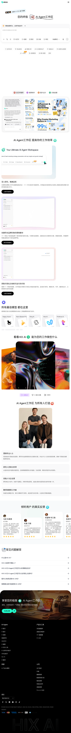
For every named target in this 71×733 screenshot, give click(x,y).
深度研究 (4, 638)
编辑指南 (39, 674)
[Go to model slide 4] (18, 329)
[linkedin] (9, 702)
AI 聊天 (3, 628)
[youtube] (13, 702)
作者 (38, 671)
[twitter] (6, 702)
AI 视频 (3, 635)
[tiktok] (19, 702)
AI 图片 (3, 631)
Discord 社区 (40, 690)
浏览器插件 (40, 628)
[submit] (67, 39)
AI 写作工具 (4, 647)
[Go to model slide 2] (6, 329)
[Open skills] (10, 39)
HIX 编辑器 (40, 635)
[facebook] (3, 702)
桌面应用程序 (40, 631)
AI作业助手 (4, 653)
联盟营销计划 (40, 677)
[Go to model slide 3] (10, 329)
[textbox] (35, 33)
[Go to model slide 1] (2, 329)
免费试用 (7, 611)
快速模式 (55, 39)
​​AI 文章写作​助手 (6, 650)
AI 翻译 (3, 660)
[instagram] (16, 702)
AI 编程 (3, 644)
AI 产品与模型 (5, 668)
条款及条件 (40, 684)
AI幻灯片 (3, 641)
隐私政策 (39, 681)
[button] (35, 558)
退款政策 (39, 687)
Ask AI (3, 657)
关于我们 (39, 668)
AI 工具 (39, 638)
